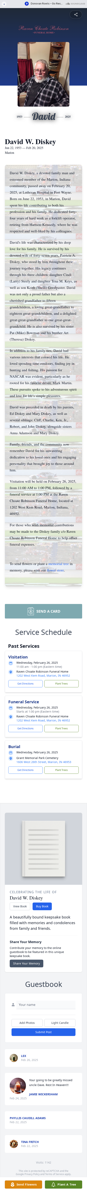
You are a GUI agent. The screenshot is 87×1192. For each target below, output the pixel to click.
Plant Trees (61, 683)
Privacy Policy (32, 1174)
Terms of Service (54, 1174)
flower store (55, 570)
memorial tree (58, 563)
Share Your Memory (26, 963)
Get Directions (25, 683)
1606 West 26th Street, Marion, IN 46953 (43, 762)
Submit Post (43, 1032)
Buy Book (42, 906)
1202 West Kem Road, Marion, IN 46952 (43, 675)
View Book (20, 906)
